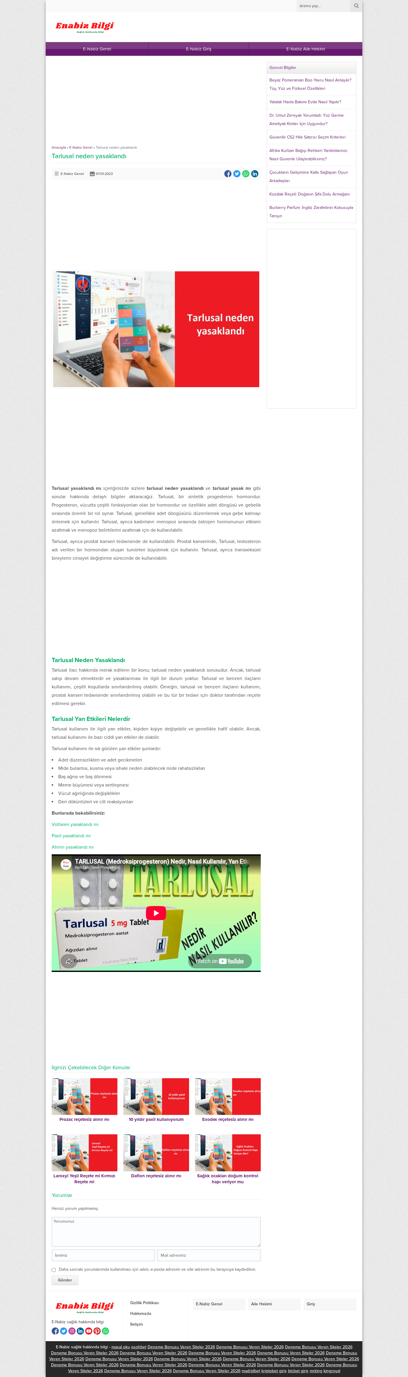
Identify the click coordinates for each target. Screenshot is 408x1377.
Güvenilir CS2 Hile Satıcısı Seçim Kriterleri (307, 137)
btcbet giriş (298, 1370)
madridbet (251, 1370)
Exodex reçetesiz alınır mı (228, 1119)
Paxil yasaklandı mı (71, 836)
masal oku (120, 1347)
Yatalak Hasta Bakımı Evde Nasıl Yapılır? (305, 101)
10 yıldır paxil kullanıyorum (156, 1119)
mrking (316, 1370)
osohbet (138, 1347)
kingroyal (331, 1370)
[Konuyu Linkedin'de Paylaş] (255, 174)
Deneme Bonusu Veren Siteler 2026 (181, 1347)
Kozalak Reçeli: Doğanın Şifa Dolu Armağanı (309, 194)
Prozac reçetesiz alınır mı (84, 1119)
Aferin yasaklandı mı (73, 847)
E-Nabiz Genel (81, 147)
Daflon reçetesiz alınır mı (156, 1175)
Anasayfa (59, 147)
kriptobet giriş (274, 1370)
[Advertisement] (156, 103)
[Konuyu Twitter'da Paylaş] (237, 174)
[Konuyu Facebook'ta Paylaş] (228, 174)
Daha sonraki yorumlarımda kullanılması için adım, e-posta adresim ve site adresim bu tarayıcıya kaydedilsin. (157, 1269)
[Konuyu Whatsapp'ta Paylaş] (246, 174)
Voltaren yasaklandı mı (75, 824)
